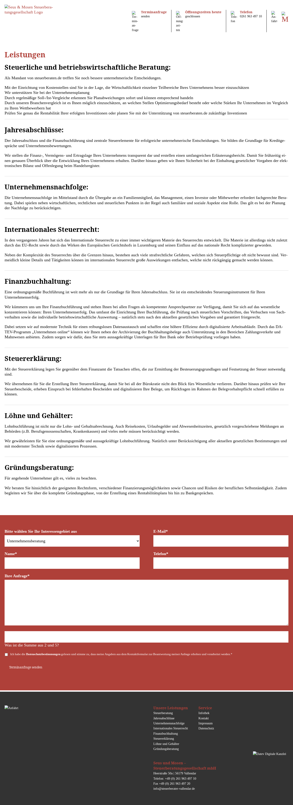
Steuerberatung (163, 713)
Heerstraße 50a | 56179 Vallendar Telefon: (184, 770)
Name (11, 553)
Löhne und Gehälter (166, 744)
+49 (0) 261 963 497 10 (180, 778)
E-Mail (160, 531)
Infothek (203, 713)
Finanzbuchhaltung (165, 733)
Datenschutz (206, 728)
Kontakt (203, 718)
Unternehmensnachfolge (168, 723)
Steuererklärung (163, 738)
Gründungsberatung (166, 749)
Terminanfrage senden (25, 667)
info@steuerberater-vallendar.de (174, 788)
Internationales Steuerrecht (170, 728)
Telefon (160, 553)
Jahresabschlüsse (163, 718)
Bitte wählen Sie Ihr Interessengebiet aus (41, 531)
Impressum (205, 723)
